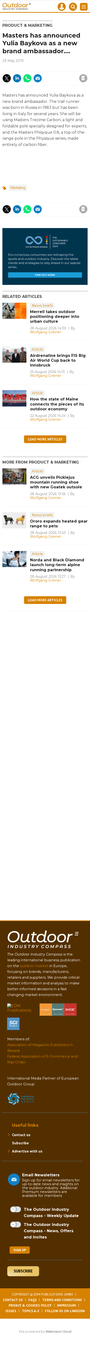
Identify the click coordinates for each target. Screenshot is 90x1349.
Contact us (21, 1134)
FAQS (32, 1300)
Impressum (66, 1305)
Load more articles (45, 439)
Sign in (29, 68)
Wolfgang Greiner (45, 332)
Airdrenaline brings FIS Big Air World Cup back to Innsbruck (58, 360)
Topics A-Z (30, 1311)
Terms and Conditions (62, 1300)
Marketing (18, 187)
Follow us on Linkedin (65, 1311)
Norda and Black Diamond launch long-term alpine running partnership (57, 565)
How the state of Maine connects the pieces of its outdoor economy (57, 404)
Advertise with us (27, 1151)
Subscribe (20, 1142)
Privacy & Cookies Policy (30, 1305)
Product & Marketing (27, 25)
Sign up (19, 1250)
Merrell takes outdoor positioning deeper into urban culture (54, 316)
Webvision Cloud (58, 1331)
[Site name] (43, 949)
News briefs (42, 305)
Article (37, 349)
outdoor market (34, 966)
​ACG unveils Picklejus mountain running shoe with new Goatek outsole (56, 482)
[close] (54, 74)
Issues (11, 1311)
